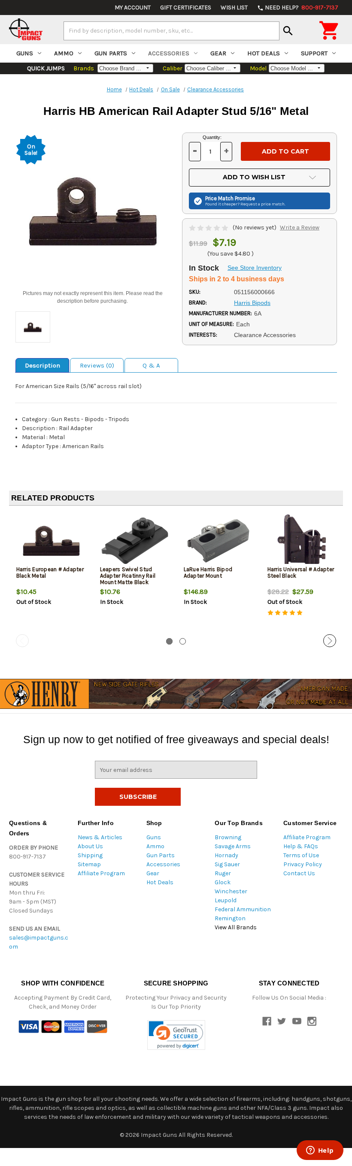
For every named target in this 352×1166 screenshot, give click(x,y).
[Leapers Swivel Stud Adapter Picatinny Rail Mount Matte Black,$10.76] (134, 540)
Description (42, 365)
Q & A (151, 365)
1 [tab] (169, 641)
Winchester (231, 891)
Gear (218, 53)
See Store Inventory (255, 267)
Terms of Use (301, 855)
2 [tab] (182, 641)
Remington (230, 918)
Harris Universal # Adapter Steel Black (300, 572)
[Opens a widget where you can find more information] (319, 1151)
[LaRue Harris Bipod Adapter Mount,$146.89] (218, 540)
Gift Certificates (185, 7)
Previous (22, 640)
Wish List (234, 7)
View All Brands (236, 927)
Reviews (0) (97, 365)
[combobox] (171, 30)
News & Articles (100, 837)
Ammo (63, 53)
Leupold (226, 900)
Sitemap (89, 864)
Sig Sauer (227, 864)
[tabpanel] (51, 573)
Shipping (90, 855)
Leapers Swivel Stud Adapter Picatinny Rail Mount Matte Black (128, 575)
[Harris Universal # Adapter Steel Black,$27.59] (302, 540)
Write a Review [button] (299, 227)
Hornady (226, 855)
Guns (24, 53)
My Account (133, 7)
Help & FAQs (300, 846)
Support (314, 53)
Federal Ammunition (243, 909)
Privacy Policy (302, 864)
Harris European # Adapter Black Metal (50, 572)
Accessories (168, 53)
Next (329, 640)
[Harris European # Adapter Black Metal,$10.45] (51, 540)
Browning (228, 837)
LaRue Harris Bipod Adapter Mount (208, 572)
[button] (176, 1035)
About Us (90, 846)
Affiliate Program (101, 873)
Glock (223, 882)
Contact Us (299, 873)
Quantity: (212, 137)
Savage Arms (233, 846)
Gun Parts (110, 53)
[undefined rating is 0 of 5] (209, 227)
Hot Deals (263, 53)
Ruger (223, 873)
